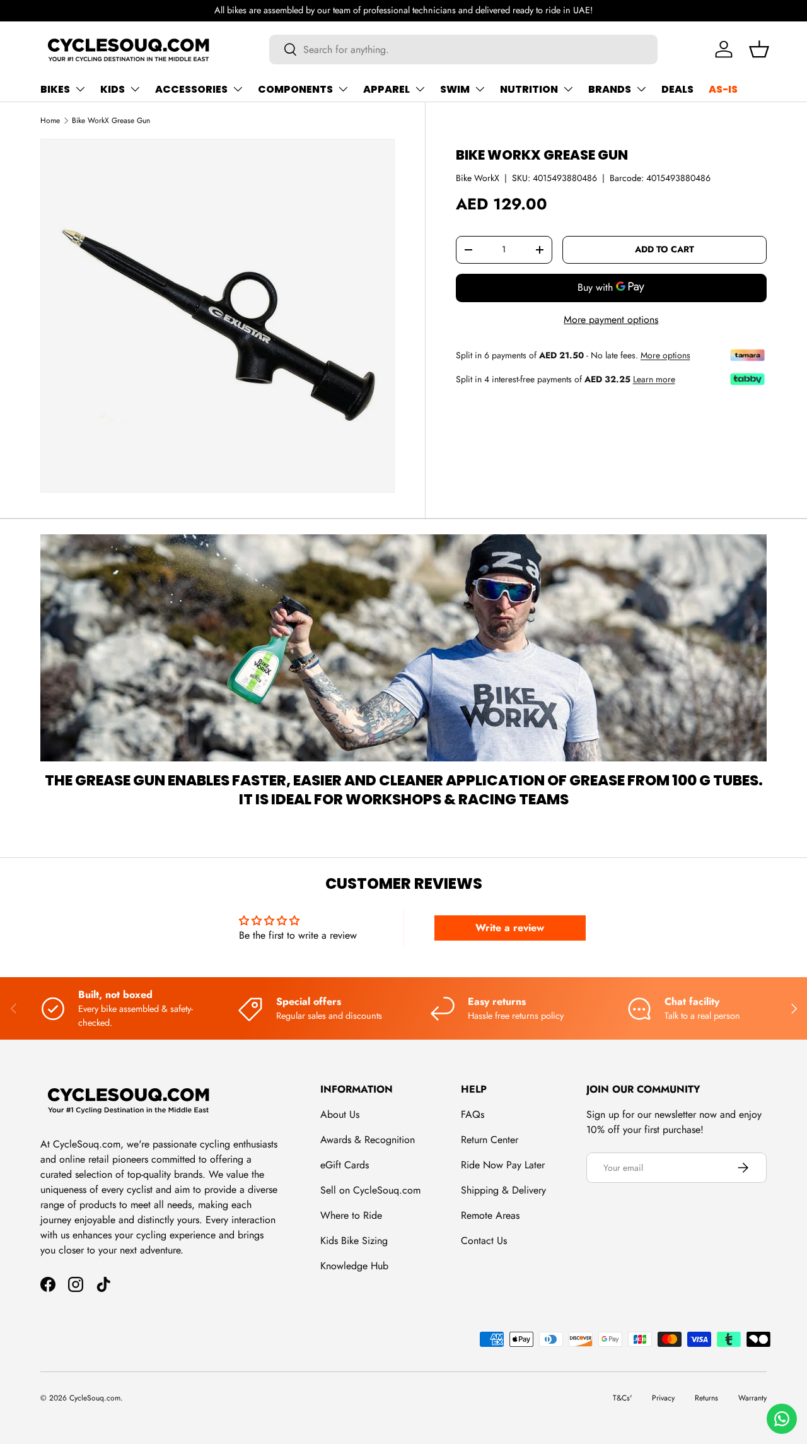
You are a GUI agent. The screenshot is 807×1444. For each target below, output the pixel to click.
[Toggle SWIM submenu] (479, 89)
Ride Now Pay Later (503, 1165)
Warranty (752, 1398)
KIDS (112, 89)
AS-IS (723, 89)
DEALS (677, 89)
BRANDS (609, 89)
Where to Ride (351, 1215)
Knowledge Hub (354, 1266)
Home (50, 120)
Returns (706, 1398)
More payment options (611, 319)
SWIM (455, 89)
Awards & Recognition (367, 1139)
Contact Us (484, 1240)
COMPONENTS (295, 89)
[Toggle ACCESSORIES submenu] (237, 89)
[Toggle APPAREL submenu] (419, 89)
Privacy (663, 1398)
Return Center (489, 1139)
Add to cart (664, 249)
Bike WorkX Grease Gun (111, 120)
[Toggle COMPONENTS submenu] (343, 89)
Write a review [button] (509, 927)
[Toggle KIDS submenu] (134, 89)
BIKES (55, 89)
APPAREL (386, 89)
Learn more (654, 379)
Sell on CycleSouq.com (370, 1190)
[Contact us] (782, 1419)
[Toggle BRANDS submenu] (641, 89)
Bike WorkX (477, 177)
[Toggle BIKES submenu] (80, 89)
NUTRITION (529, 89)
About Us (339, 1114)
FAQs (472, 1114)
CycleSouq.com (94, 1398)
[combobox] (463, 49)
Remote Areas (490, 1215)
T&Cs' (622, 1398)
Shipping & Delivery (503, 1190)
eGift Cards (344, 1165)
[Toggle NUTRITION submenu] (568, 89)
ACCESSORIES (191, 89)
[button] (759, 49)
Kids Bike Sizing (354, 1240)
